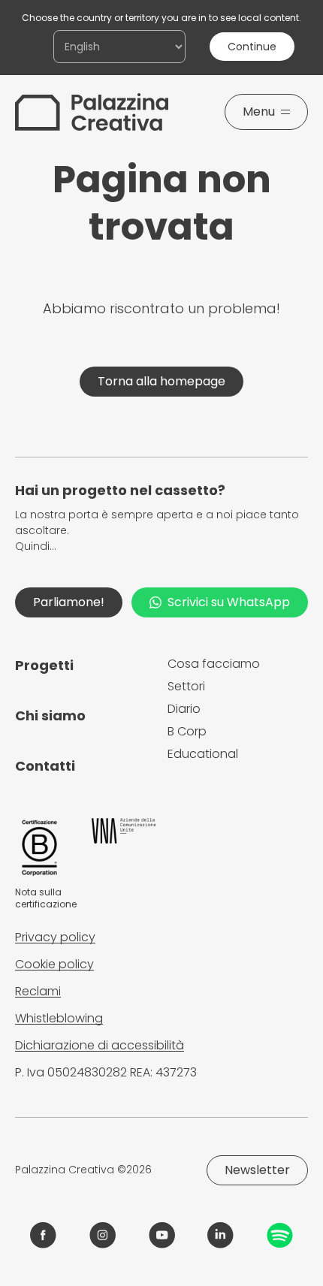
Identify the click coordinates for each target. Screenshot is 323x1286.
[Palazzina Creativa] (91, 112)
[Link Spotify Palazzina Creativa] (280, 1235)
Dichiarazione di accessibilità (99, 1045)
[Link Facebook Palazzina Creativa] (43, 1235)
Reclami (38, 991)
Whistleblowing (59, 1018)
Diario (184, 708)
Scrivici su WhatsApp (229, 602)
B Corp (187, 731)
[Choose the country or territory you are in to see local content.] (119, 46)
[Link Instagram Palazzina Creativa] (102, 1235)
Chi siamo (50, 715)
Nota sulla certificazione (46, 898)
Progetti (44, 665)
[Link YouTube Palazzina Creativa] (162, 1235)
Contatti (45, 765)
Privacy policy (55, 937)
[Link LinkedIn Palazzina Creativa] (220, 1235)
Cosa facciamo (214, 663)
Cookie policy (54, 964)
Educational (203, 753)
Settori (186, 686)
